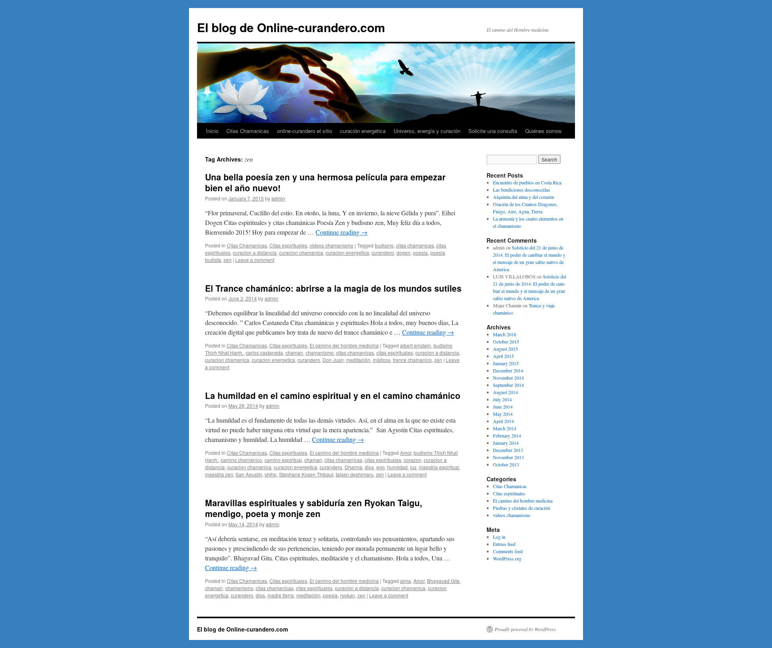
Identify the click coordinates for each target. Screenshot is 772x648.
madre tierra (280, 595)
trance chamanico (412, 359)
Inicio (212, 131)
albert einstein (415, 345)
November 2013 (508, 457)
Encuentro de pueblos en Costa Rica (527, 182)
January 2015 (506, 363)
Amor (405, 452)
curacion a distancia (255, 252)
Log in (499, 537)
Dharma (353, 467)
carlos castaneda (264, 352)
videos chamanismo (331, 245)
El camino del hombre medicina (344, 345)
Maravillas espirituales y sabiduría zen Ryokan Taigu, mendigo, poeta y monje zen (313, 508)
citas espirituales (394, 352)
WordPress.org (507, 558)
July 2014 (502, 399)
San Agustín (249, 474)
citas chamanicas (415, 245)
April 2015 (503, 356)
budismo (384, 245)
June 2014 (503, 406)
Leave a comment (254, 259)
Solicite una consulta (492, 131)
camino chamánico (241, 459)
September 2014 (508, 385)
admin (278, 198)
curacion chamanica (301, 252)
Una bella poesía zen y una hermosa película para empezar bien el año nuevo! (325, 182)
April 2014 (503, 421)
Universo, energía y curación (427, 131)
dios (369, 467)
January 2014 (506, 442)
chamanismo (320, 352)
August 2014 (505, 392)
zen (228, 259)
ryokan (347, 595)
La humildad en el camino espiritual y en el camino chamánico (332, 395)
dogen (403, 252)
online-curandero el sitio (304, 131)
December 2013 (508, 450)
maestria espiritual (439, 467)
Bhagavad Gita (443, 580)
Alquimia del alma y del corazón (523, 197)
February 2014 (507, 435)
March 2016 (504, 334)
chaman (294, 352)
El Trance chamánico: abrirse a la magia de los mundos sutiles (333, 288)
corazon (412, 459)
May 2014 (503, 414)
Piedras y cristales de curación (521, 508)
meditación (358, 359)
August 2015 (505, 348)
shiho (271, 474)
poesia (420, 252)
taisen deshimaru (355, 474)
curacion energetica (347, 252)
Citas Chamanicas (247, 131)
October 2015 (506, 341)
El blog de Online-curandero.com (291, 27)
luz (413, 467)
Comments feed (508, 551)
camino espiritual (283, 459)
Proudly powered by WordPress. (526, 629)
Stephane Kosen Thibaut (306, 474)
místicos (381, 359)
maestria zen (219, 474)
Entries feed (504, 544)
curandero (383, 252)
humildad (397, 467)
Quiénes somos (543, 131)
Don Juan (333, 359)
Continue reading (342, 232)
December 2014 (508, 370)
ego (380, 467)
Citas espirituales (288, 245)
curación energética (363, 131)
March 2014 (504, 428)
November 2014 (508, 377)
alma (405, 580)
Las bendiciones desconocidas (521, 189)
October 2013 (506, 464)
